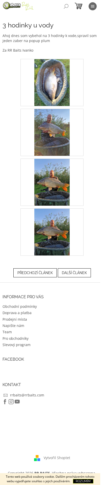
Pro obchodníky (16, 338)
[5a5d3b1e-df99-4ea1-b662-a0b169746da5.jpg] (52, 82)
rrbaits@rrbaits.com (27, 395)
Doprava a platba (17, 312)
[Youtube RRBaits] (17, 401)
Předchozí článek (35, 273)
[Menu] (93, 6)
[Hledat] (66, 6)
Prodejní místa (15, 319)
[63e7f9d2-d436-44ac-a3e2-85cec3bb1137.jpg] (52, 131)
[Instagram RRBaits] (11, 401)
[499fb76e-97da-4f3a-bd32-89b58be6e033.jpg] (52, 181)
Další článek (74, 273)
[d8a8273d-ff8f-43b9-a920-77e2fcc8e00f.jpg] (52, 231)
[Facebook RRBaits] (5, 401)
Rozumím (83, 481)
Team (7, 331)
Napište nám (13, 325)
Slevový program (17, 344)
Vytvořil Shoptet (57, 457)
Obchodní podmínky (20, 306)
